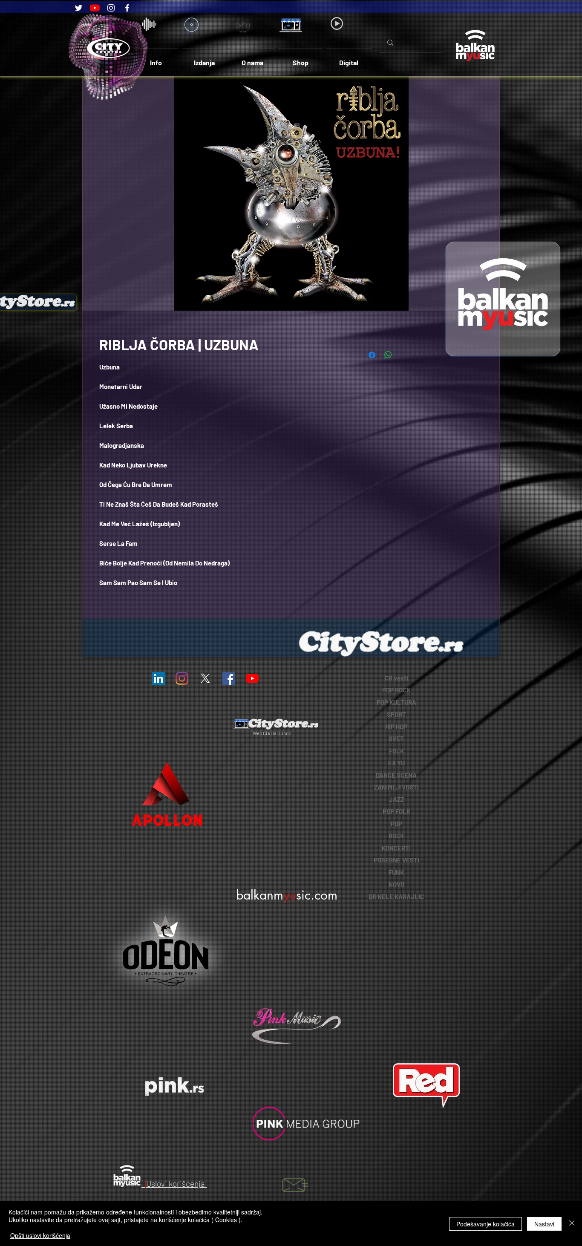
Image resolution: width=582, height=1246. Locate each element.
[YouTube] (95, 8)
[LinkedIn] (158, 678)
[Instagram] (111, 8)
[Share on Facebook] (372, 355)
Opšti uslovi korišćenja (40, 1235)
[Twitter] (79, 8)
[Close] (572, 1223)
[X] (205, 678)
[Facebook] (127, 8)
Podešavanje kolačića (485, 1224)
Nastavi (544, 1224)
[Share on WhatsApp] (388, 355)
